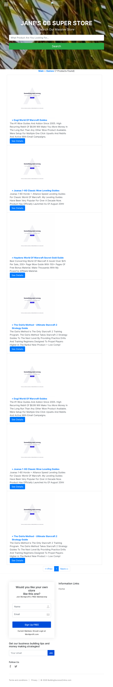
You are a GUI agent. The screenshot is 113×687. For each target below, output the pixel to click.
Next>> (64, 568)
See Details (17, 141)
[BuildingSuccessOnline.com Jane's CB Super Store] (56, 2)
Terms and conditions (18, 680)
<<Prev (49, 568)
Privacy (34, 680)
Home (62, 588)
